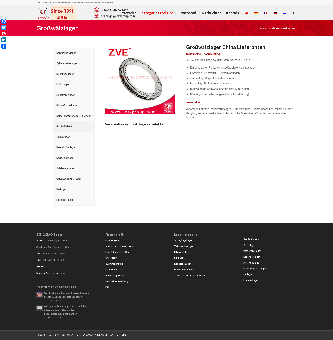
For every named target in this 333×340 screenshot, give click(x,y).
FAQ (107, 287)
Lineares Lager (250, 280)
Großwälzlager (57, 28)
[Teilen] (4, 46)
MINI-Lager (179, 258)
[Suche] (293, 12)
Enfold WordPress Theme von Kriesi (112, 335)
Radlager (247, 274)
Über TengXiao (112, 240)
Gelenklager (249, 245)
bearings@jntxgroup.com (50, 273)
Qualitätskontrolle (114, 263)
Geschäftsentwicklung (116, 281)
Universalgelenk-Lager (254, 268)
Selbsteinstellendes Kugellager (189, 275)
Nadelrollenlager (182, 263)
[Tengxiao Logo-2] (86, 12)
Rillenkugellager (182, 252)
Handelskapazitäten (115, 275)
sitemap (77, 335)
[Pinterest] (4, 34)
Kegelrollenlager (251, 257)
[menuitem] (128, 12)
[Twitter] (4, 27)
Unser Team (111, 258)
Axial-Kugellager (251, 262)
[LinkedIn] (4, 40)
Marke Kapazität (113, 269)
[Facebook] (4, 21)
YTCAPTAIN (88, 335)
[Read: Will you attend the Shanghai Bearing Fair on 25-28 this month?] (39, 295)
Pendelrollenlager (252, 251)
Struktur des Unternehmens (119, 246)
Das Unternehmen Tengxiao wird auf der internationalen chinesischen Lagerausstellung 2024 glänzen (65, 310)
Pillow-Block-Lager (183, 269)
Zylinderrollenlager (183, 246)
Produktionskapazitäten (117, 252)
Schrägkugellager (183, 240)
